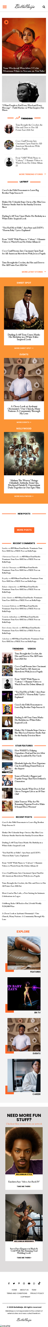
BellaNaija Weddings (24, 1241)
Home (14, 1290)
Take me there (24, 1186)
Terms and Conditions (17, 1293)
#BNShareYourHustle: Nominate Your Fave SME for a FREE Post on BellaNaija (21, 559)
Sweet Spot (24, 283)
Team (34, 1290)
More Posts (24, 530)
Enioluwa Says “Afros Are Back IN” (24, 1182)
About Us (24, 1290)
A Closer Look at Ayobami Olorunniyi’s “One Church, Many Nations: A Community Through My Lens (23, 917)
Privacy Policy (37, 1293)
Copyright (25, 1297)
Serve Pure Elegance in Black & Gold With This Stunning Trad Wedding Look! (24, 1251)
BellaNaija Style (24, 1174)
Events (24, 354)
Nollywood (23, 428)
